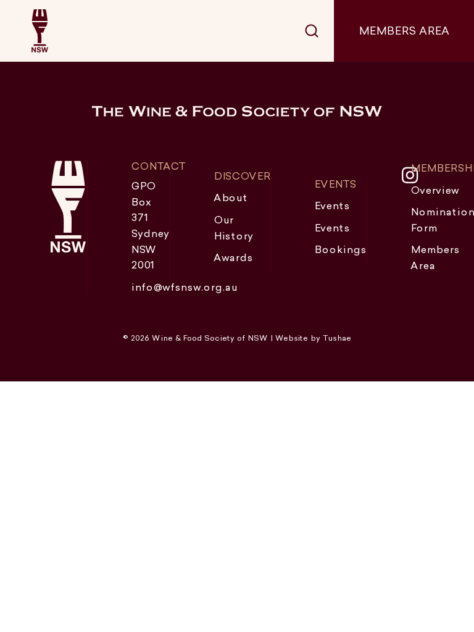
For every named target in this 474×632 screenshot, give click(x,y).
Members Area (404, 30)
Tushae (337, 338)
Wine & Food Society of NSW (39, 30)
